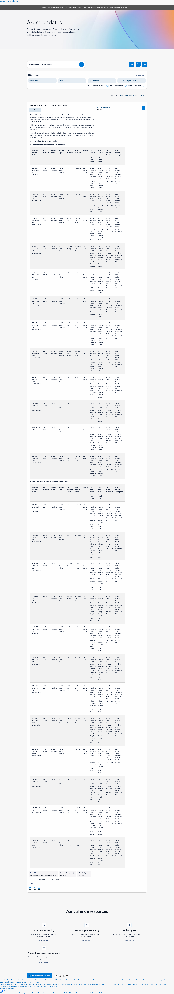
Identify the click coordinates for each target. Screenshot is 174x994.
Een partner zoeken (38, 984)
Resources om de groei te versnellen (161, 980)
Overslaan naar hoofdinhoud (9, 1)
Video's (134, 984)
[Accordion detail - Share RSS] (34, 888)
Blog (54, 984)
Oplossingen (146, 980)
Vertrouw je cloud (50, 980)
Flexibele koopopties (111, 980)
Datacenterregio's (40, 980)
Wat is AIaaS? (23, 986)
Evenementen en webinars (87, 984)
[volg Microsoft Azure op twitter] (56, 975)
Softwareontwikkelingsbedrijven (9, 984)
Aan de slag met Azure (14, 980)
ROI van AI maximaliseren (134, 980)
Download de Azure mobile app (41, 976)
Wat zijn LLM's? (32, 986)
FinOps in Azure (122, 980)
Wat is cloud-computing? (143, 984)
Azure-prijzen (89, 980)
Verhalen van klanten (72, 980)
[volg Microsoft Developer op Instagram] (60, 975)
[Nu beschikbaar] (144, 85)
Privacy (40, 993)
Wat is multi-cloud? (156, 984)
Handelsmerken (71, 993)
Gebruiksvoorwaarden (59, 993)
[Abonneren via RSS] (138, 64)
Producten (81, 980)
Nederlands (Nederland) (7, 988)
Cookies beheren (48, 993)
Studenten (77, 984)
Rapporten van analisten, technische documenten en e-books (113, 984)
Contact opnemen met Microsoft (28, 993)
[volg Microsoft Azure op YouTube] (67, 975)
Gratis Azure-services (99, 980)
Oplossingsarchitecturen (7, 982)
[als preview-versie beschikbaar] (126, 85)
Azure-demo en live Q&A (31, 982)
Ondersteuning (19, 982)
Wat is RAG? (53, 986)
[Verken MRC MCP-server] (144, 64)
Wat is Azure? (4, 980)
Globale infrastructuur (28, 980)
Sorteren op (114, 95)
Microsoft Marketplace (25, 984)
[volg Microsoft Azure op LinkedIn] (64, 975)
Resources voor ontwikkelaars (64, 984)
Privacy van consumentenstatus (9, 993)
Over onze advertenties (82, 993)
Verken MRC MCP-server (122, 7)
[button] (131, 64)
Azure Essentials (60, 980)
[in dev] (107, 85)
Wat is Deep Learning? (12, 986)
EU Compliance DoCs (96, 993)
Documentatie (48, 984)
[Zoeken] (81, 64)
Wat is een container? (43, 986)
